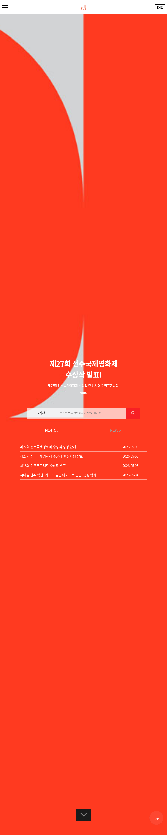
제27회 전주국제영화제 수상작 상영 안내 (48, 446)
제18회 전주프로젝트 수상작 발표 (43, 465)
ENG (160, 8)
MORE (83, 393)
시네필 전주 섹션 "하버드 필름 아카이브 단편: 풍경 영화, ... (60, 474)
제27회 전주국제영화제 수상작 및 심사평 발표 (51, 456)
